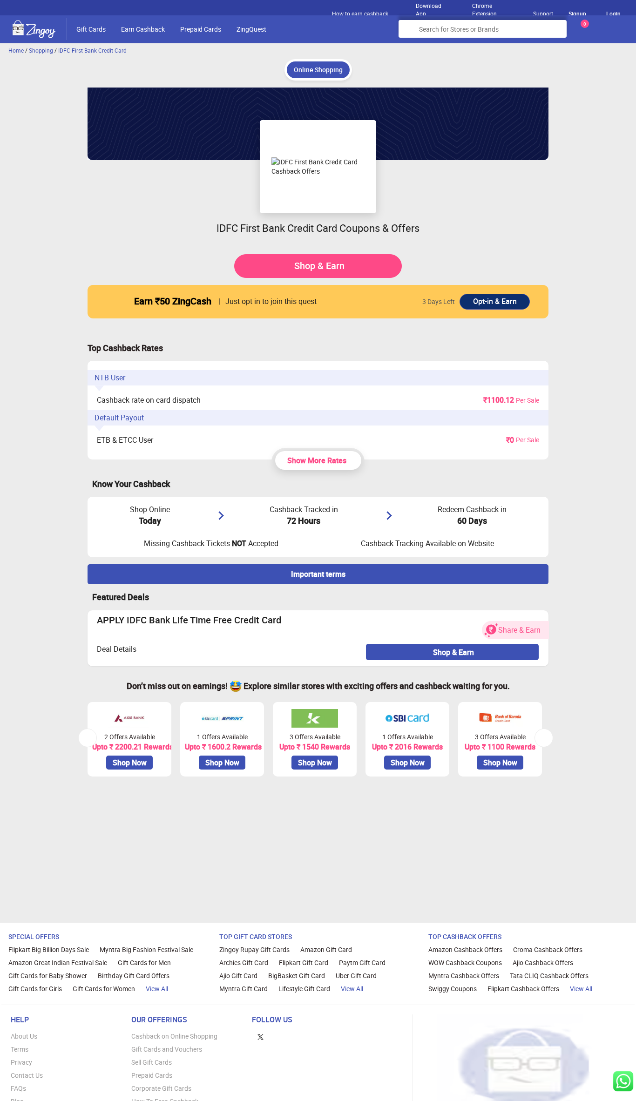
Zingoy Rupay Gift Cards (254, 949)
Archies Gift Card (243, 962)
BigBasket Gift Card (296, 975)
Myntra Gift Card (243, 988)
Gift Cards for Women (104, 988)
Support (543, 13)
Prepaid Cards (200, 29)
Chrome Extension (484, 7)
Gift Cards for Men (144, 962)
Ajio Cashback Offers (543, 962)
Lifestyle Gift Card (304, 988)
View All (157, 988)
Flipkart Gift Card (303, 962)
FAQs (18, 1088)
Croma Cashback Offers (547, 949)
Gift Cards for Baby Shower (47, 975)
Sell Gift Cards (151, 1062)
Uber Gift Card (356, 975)
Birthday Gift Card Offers (133, 975)
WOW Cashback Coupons (465, 962)
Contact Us (27, 1075)
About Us (24, 1036)
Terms (19, 1049)
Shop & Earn (319, 265)
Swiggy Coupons (452, 988)
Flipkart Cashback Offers (523, 988)
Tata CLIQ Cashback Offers (549, 975)
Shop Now (130, 762)
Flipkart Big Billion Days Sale (48, 949)
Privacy (21, 1062)
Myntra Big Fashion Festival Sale (146, 949)
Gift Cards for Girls (35, 988)
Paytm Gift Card (362, 962)
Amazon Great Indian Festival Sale (57, 962)
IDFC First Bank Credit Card (92, 50)
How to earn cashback (361, 13)
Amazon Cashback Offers (465, 949)
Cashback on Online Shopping (174, 1036)
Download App (428, 7)
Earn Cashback (143, 29)
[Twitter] (260, 1036)
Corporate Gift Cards (161, 1088)
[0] (583, 32)
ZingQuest (251, 29)
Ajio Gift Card (238, 975)
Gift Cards (91, 29)
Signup (577, 13)
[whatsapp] (623, 1081)
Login (613, 13)
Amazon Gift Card (326, 949)
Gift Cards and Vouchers (166, 1049)
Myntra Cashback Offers (463, 975)
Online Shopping (318, 69)
